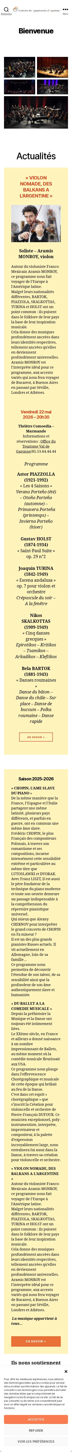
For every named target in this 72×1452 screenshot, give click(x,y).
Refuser (36, 1430)
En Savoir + (36, 737)
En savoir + (36, 1341)
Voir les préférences (36, 1441)
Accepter (36, 1419)
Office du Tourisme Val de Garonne (36, 446)
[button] (66, 1371)
